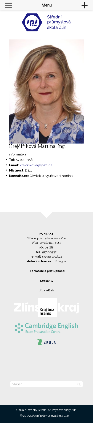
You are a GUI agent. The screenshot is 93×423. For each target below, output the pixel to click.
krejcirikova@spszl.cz (36, 165)
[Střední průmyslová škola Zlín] (46, 24)
